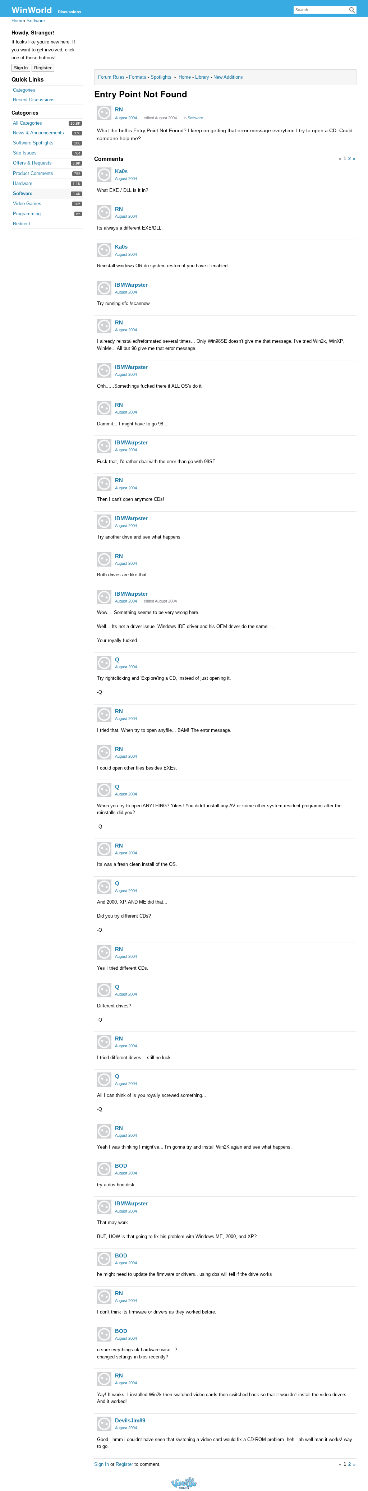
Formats (138, 77)
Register (43, 67)
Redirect (21, 223)
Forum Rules (112, 77)
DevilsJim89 (130, 1420)
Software (22, 193)
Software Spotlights (33, 143)
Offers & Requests (32, 163)
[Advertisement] (225, 45)
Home (185, 77)
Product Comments (33, 173)
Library (202, 77)
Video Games (27, 203)
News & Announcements (38, 132)
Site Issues (25, 153)
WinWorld (32, 10)
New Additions (227, 77)
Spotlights (161, 77)
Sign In (21, 67)
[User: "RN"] (104, 113)
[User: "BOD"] (104, 1169)
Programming (27, 213)
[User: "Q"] (104, 663)
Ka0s (121, 171)
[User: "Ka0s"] (104, 174)
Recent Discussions (34, 99)
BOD (121, 1166)
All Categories (27, 123)
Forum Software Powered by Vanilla (184, 1483)
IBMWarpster (131, 285)
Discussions (69, 12)
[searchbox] (325, 10)
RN (119, 109)
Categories (24, 90)
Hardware (22, 183)
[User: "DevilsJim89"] (104, 1424)
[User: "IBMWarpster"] (104, 288)
